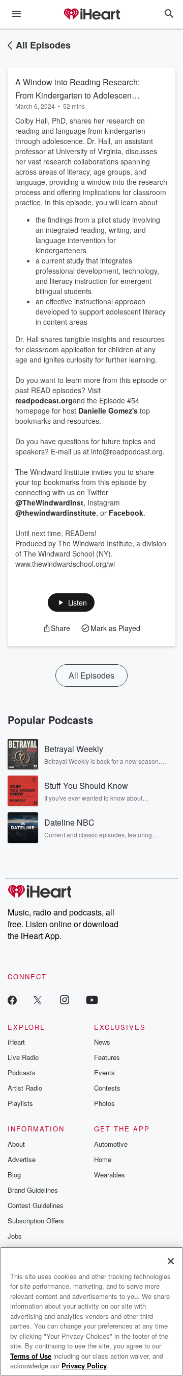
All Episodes (43, 45)
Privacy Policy (84, 1365)
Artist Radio (25, 1088)
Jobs (15, 1236)
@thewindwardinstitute (55, 513)
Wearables (109, 1174)
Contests (107, 1088)
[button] (71, 602)
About (16, 1144)
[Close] (171, 1261)
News (102, 1042)
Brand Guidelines (33, 1190)
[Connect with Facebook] (12, 999)
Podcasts (22, 1072)
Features (107, 1057)
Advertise (22, 1159)
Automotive (111, 1144)
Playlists (20, 1103)
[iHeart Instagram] (64, 999)
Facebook (126, 513)
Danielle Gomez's (108, 410)
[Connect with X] (38, 999)
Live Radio (23, 1057)
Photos (104, 1103)
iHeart (16, 1042)
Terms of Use (30, 1356)
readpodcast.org (44, 400)
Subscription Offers (36, 1220)
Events (104, 1072)
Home (102, 1159)
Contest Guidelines (36, 1205)
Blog (14, 1174)
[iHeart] (91, 15)
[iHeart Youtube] (92, 999)
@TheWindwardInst (49, 502)
